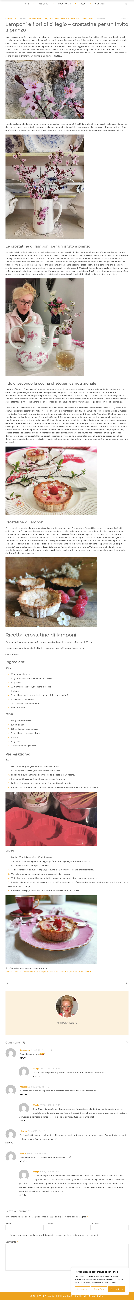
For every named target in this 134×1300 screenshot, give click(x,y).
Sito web (94, 1223)
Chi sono (44, 4)
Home (26, 4)
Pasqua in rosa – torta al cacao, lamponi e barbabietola (66, 971)
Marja (11, 19)
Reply (22, 1058)
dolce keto (54, 19)
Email (51, 1223)
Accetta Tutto (117, 1289)
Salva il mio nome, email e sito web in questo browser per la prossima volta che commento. (55, 1235)
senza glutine (87, 19)
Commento (11, 1241)
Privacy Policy (96, 1296)
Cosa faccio (64, 4)
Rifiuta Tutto (99, 1289)
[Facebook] (63, 1030)
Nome (9, 1223)
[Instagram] (69, 1030)
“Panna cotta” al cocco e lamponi (21, 971)
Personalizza (82, 1289)
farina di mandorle (70, 19)
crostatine (42, 19)
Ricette (32, 19)
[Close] (127, 1268)
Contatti (100, 4)
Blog (83, 4)
